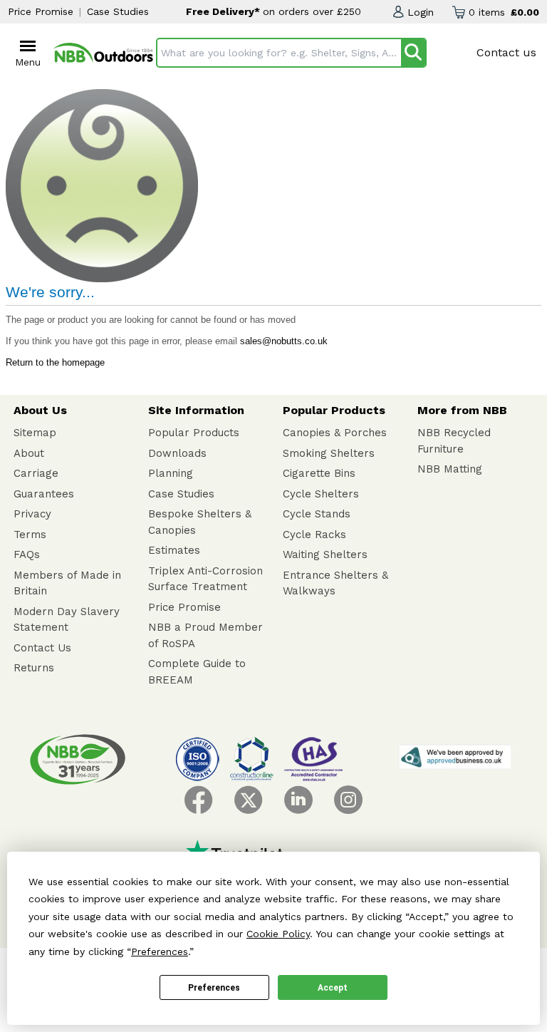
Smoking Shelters (329, 453)
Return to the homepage (55, 362)
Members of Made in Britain (67, 583)
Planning (170, 473)
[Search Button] (413, 52)
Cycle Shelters (321, 493)
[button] (413, 12)
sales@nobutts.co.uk (284, 341)
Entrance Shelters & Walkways (335, 583)
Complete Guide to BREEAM (197, 671)
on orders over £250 (312, 11)
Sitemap (35, 432)
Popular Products (193, 432)
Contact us (506, 52)
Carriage (36, 473)
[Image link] (103, 53)
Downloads (177, 453)
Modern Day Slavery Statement (67, 619)
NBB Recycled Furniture (454, 440)
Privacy (32, 513)
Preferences (214, 988)
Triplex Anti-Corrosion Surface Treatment (205, 579)
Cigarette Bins (319, 473)
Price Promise (40, 11)
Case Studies (118, 11)
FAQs (27, 554)
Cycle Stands (316, 513)
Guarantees (44, 493)
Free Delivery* (224, 11)
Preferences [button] (159, 951)
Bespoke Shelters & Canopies (199, 522)
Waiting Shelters (325, 554)
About (29, 453)
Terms (30, 534)
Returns (34, 667)
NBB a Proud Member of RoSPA (205, 635)
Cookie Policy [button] (278, 933)
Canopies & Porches (335, 432)
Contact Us (42, 647)
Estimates (174, 550)
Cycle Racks (314, 534)
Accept (333, 988)
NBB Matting (449, 469)
